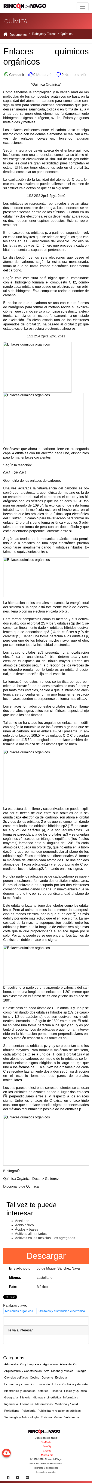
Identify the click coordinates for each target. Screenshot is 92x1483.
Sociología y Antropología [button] (21, 1417)
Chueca (47, 1450)
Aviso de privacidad (46, 1472)
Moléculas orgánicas (19, 1311)
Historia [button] (25, 1397)
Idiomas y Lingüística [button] (47, 1397)
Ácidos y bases (26, 1229)
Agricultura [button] (50, 1364)
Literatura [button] (26, 1404)
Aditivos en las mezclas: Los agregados (45, 1238)
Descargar (46, 1256)
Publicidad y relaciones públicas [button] (59, 1410)
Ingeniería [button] (11, 1404)
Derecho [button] (47, 1377)
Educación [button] (43, 1384)
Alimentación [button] (68, 1364)
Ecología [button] (61, 1377)
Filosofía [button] (56, 1390)
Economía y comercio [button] (19, 1384)
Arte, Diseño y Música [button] (58, 1371)
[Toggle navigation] (83, 6)
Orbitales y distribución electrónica (62, 1311)
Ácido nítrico (24, 1225)
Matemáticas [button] (44, 1404)
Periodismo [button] (11, 1410)
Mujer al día (47, 1455)
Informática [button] (70, 1397)
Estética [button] (43, 1390)
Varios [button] (58, 1417)
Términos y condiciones (46, 1468)
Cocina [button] (34, 1377)
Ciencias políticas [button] (16, 1377)
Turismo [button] (46, 1417)
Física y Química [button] (75, 1390)
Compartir (16, 75)
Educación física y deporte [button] (70, 1384)
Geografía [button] (11, 1397)
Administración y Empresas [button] (22, 1364)
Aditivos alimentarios (31, 1234)
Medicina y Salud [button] (66, 1404)
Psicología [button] (29, 1410)
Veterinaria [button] (71, 1417)
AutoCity (47, 1446)
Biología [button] (81, 1371)
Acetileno (22, 1221)
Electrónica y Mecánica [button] (20, 1390)
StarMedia (46, 1442)
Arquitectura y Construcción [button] (23, 1371)
